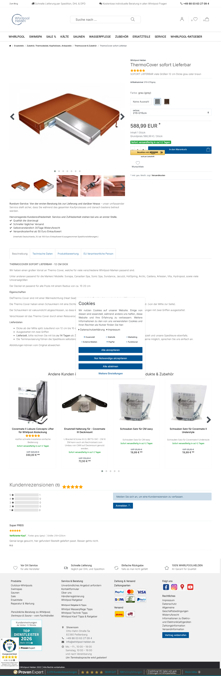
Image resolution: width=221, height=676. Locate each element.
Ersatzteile (141, 36)
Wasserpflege (100, 36)
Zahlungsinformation (173, 625)
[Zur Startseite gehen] (10, 46)
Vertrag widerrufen (175, 635)
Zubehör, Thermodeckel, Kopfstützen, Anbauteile (49, 46)
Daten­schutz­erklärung (92, 329)
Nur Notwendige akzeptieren (110, 358)
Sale (13, 596)
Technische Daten (42, 253)
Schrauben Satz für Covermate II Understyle (188, 430)
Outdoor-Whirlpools (21, 585)
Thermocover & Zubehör (86, 46)
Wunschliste (138, 166)
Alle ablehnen (110, 366)
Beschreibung (19, 253)
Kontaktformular (70, 588)
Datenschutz (169, 603)
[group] (33, 402)
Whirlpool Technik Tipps (74, 612)
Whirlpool (17, 36)
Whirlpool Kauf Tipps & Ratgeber (79, 616)
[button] (147, 154)
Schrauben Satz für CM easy (136, 428)
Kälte (64, 36)
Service (160, 36)
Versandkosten (158, 175)
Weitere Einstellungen (110, 373)
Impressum (168, 600)
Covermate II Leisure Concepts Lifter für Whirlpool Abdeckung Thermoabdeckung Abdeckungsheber (33, 430)
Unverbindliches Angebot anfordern (81, 585)
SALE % (51, 36)
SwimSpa (35, 36)
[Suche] (132, 19)
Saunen (79, 36)
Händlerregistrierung (72, 596)
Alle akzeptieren (110, 349)
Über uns (66, 592)
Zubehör (121, 36)
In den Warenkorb (178, 149)
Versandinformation (173, 629)
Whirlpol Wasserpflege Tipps (77, 609)
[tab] (19, 254)
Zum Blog (13, 3)
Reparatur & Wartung (22, 603)
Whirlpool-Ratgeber (186, 36)
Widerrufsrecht (170, 614)
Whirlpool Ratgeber (72, 599)
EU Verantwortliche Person (98, 253)
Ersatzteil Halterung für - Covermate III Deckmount (84, 430)
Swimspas (16, 588)
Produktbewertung (68, 253)
